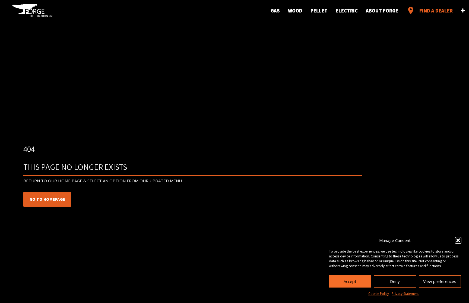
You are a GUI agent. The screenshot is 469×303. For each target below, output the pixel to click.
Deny (395, 281)
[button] (458, 240)
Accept (350, 281)
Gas (275, 10)
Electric (347, 10)
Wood (295, 10)
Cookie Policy (378, 293)
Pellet (319, 10)
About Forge (382, 10)
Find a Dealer (429, 10)
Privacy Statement (405, 293)
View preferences (439, 281)
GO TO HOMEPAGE (47, 199)
